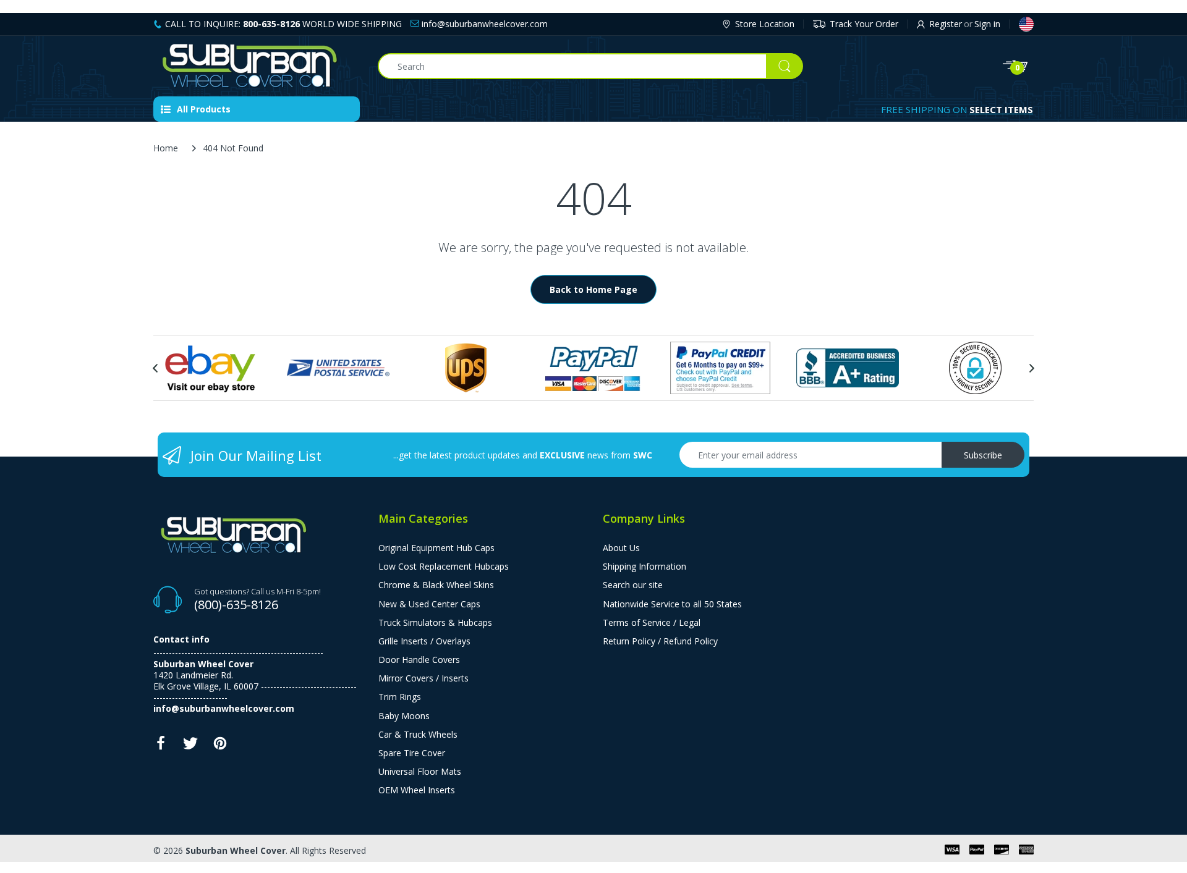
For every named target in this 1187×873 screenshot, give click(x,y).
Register (945, 24)
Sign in (987, 24)
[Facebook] (160, 746)
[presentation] (155, 368)
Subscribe (983, 455)
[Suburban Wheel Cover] (256, 66)
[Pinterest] (220, 746)
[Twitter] (190, 746)
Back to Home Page (593, 289)
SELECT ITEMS (1001, 109)
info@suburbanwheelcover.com (483, 24)
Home (165, 148)
